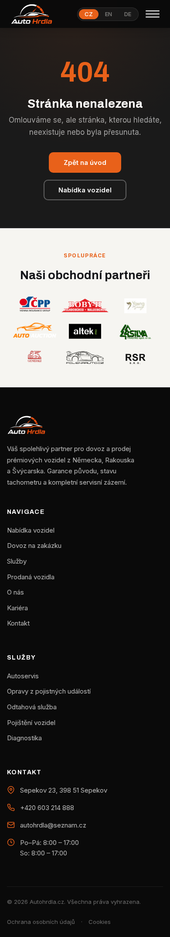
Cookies (99, 921)
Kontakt (18, 623)
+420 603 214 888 (47, 808)
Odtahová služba (32, 707)
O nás (15, 592)
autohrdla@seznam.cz (53, 825)
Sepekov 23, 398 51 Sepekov (63, 790)
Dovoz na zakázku (34, 545)
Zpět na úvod (85, 162)
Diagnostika (24, 738)
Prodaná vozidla (30, 577)
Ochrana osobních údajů (41, 921)
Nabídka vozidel (85, 190)
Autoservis (23, 676)
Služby (17, 561)
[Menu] (153, 14)
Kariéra (17, 608)
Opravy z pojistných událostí (49, 691)
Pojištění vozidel (31, 722)
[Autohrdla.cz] (31, 13)
